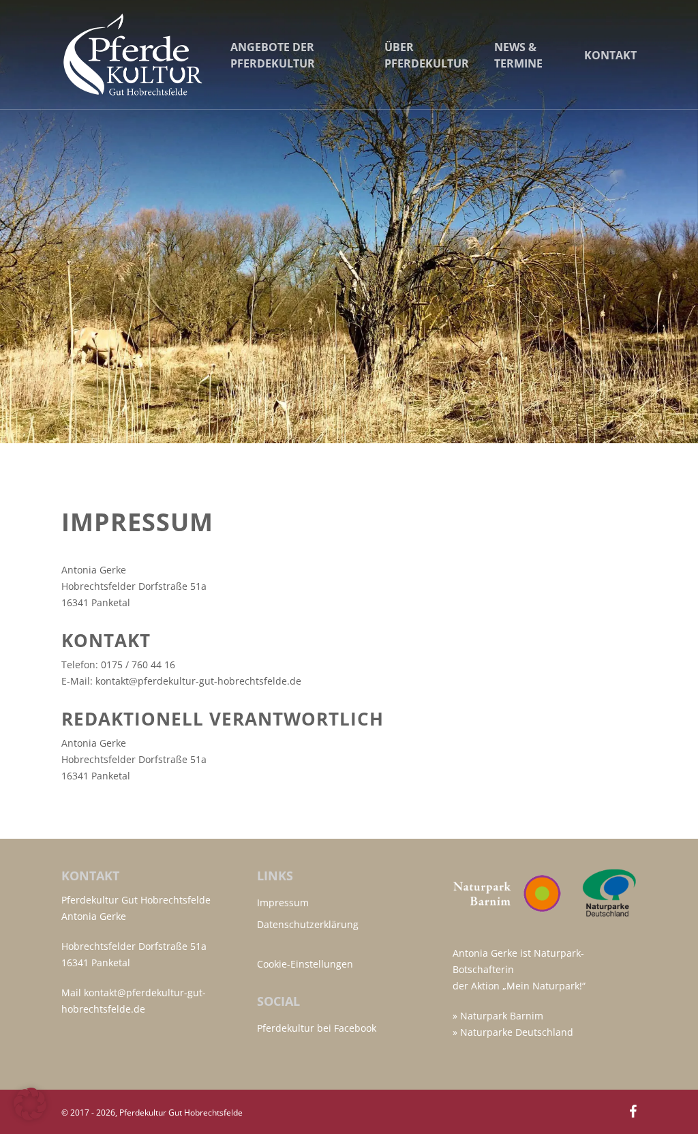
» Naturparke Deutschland (513, 1032)
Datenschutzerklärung (308, 924)
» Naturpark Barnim (498, 1015)
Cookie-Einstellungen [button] (305, 963)
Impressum (283, 902)
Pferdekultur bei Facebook (316, 1027)
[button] (30, 1104)
